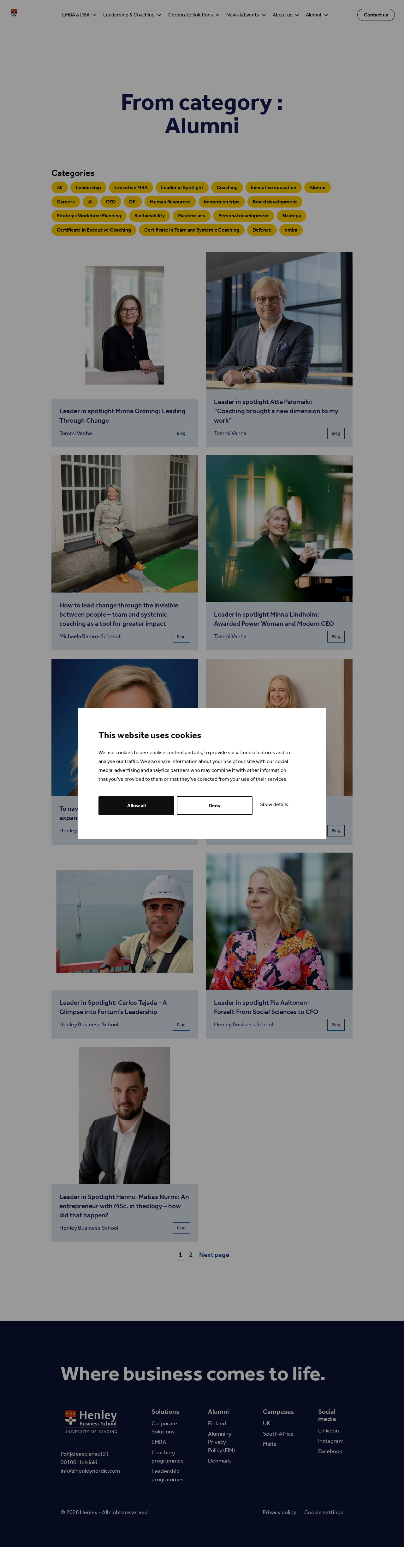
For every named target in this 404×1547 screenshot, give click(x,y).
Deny (215, 806)
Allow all (136, 806)
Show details (274, 804)
